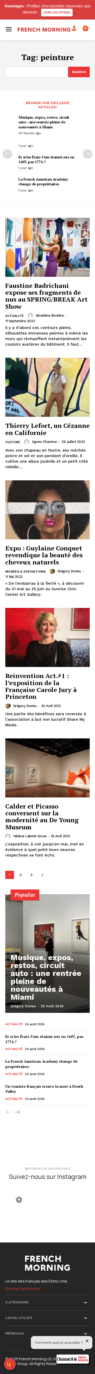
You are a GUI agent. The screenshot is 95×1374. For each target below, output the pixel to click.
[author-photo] (31, 315)
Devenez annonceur (23, 1288)
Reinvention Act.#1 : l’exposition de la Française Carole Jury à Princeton (41, 686)
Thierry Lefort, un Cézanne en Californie (47, 429)
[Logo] (44, 30)
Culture (12, 442)
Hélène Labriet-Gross (30, 836)
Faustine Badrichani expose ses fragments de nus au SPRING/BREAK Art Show (46, 296)
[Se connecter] (74, 28)
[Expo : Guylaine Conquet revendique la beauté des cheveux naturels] (47, 509)
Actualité (14, 316)
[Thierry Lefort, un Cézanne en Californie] (47, 387)
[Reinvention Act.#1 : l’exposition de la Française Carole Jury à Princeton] (47, 637)
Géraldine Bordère (50, 315)
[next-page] (87, 154)
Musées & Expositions (25, 571)
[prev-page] (7, 154)
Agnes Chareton (44, 442)
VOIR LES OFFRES (57, 12)
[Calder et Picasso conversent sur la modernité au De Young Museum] (47, 767)
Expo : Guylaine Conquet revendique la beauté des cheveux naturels (44, 555)
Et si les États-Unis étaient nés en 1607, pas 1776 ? (46, 159)
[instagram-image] (19, 1199)
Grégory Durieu (69, 571)
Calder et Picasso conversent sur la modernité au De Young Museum (42, 816)
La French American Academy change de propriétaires (43, 181)
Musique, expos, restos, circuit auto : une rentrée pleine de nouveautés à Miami (43, 122)
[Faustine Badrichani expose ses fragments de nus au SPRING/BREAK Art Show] (47, 247)
